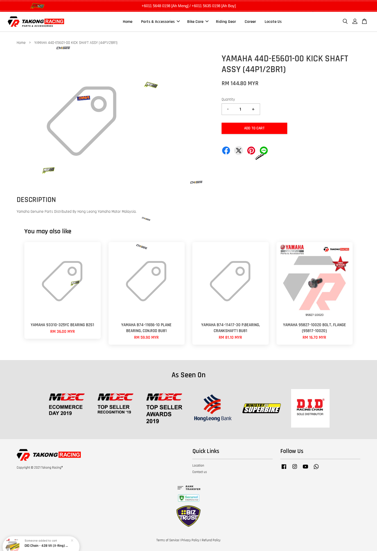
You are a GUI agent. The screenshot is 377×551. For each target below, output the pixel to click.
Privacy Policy (190, 540)
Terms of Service (167, 540)
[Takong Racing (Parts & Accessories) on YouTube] (305, 469)
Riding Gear (226, 21)
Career (250, 21)
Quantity (228, 99)
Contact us (199, 472)
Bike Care (195, 21)
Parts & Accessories (158, 21)
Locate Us (273, 21)
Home (127, 21)
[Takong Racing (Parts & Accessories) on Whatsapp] (316, 469)
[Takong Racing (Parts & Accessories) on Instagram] (294, 469)
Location (198, 465)
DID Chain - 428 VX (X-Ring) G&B (47, 537)
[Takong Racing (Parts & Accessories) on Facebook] (283, 469)
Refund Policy (211, 540)
